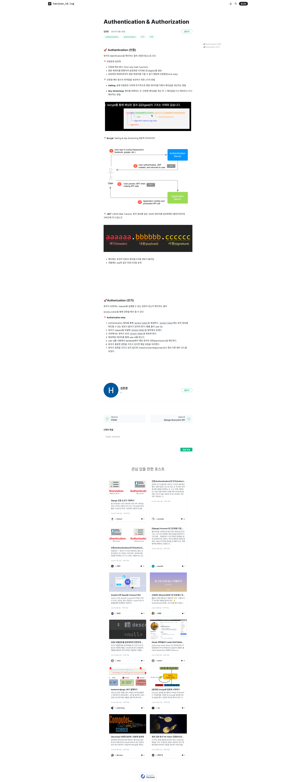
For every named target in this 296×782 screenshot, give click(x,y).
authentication (111, 37)
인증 (151, 37)
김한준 (106, 31)
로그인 (243, 4)
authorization (130, 37)
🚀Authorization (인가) (211, 47)
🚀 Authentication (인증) (212, 44)
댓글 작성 (186, 450)
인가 (142, 37)
